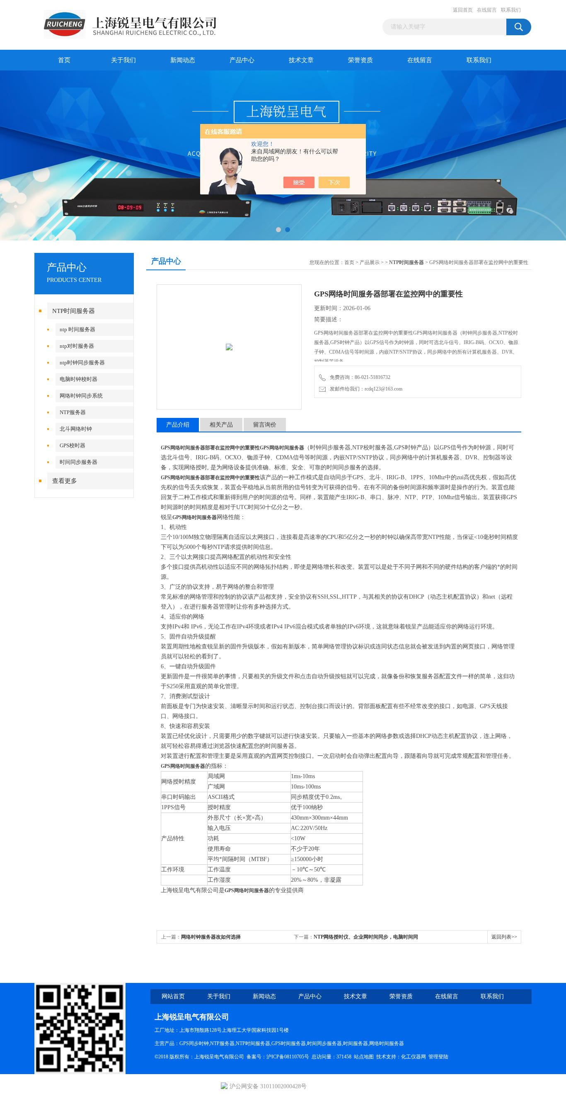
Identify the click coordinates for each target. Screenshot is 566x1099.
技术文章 (301, 60)
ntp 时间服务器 (77, 329)
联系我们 (511, 10)
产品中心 (242, 60)
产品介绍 (177, 425)
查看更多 (64, 481)
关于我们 (123, 60)
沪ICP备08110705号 (287, 1057)
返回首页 (463, 10)
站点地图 (364, 1057)
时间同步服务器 (78, 462)
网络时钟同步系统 (81, 396)
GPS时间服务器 (288, 1043)
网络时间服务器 (386, 1043)
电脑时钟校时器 (78, 379)
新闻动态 (182, 60)
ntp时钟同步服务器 (82, 362)
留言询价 (264, 425)
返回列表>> (504, 937)
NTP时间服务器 (73, 311)
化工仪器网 (413, 1057)
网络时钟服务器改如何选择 (211, 937)
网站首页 (173, 996)
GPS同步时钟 (194, 1043)
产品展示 (370, 262)
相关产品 (221, 425)
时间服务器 (355, 1043)
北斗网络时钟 (76, 429)
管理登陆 (438, 1057)
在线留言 (487, 10)
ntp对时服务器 (77, 346)
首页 (64, 60)
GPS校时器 (72, 445)
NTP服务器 (73, 412)
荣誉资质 (360, 60)
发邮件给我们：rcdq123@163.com (364, 389)
